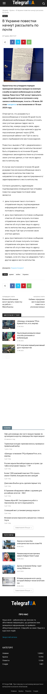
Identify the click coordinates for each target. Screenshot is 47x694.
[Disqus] (23, 392)
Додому (5, 10)
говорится (12, 104)
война (18, 274)
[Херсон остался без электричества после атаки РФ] (8, 544)
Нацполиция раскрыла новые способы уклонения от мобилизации (28, 335)
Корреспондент (17, 268)
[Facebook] (12, 42)
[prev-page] (3, 357)
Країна (12, 10)
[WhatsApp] (29, 42)
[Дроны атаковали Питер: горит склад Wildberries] (8, 569)
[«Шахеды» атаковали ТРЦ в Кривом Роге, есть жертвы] (8, 324)
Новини (5, 328)
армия (11, 274)
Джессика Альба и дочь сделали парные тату (22, 483)
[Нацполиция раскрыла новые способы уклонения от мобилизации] (8, 336)
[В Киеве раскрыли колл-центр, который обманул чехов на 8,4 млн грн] (8, 581)
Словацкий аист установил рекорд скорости (22, 510)
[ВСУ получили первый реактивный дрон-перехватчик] (8, 348)
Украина (25, 274)
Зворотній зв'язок (9, 637)
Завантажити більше (22, 528)
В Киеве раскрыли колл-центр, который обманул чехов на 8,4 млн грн (30, 580)
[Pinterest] (23, 42)
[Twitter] (18, 42)
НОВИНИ (7, 428)
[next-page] (7, 357)
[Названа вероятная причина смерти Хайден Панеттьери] (8, 556)
